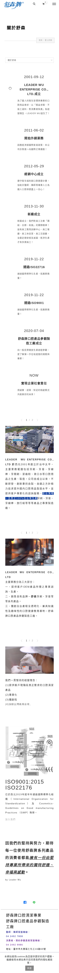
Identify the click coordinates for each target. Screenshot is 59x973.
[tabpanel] (29, 471)
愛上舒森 (48, 40)
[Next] (36, 420)
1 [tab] (26, 420)
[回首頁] (13, 5)
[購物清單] (44, 3)
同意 (29, 968)
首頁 (40, 40)
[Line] (34, 902)
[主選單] (54, 4)
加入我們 (10, 819)
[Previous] (22, 420)
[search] (34, 4)
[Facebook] (24, 902)
